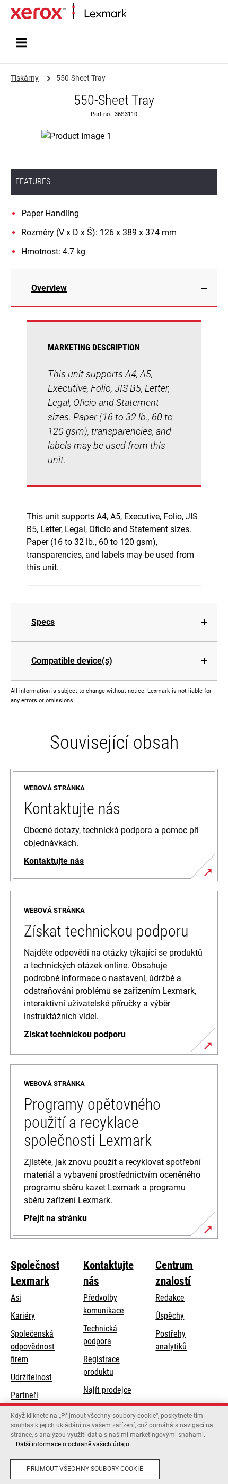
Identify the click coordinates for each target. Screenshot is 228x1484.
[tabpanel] (114, 455)
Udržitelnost (31, 1377)
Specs (43, 622)
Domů (135, 14)
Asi (16, 1298)
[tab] (114, 288)
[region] (114, 1443)
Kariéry (23, 1316)
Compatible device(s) (71, 661)
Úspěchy (169, 1316)
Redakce (170, 1298)
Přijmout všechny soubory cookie (85, 1468)
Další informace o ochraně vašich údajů (72, 1444)
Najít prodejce (107, 1390)
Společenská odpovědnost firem (33, 1346)
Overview (49, 288)
